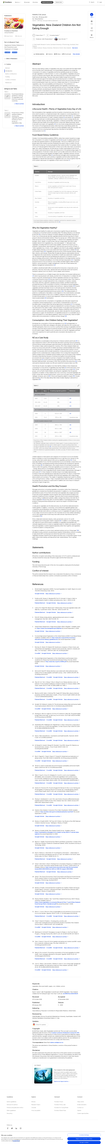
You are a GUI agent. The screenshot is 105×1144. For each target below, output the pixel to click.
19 (65, 323)
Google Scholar (39, 593)
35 (60, 520)
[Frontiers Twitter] (12, 1128)
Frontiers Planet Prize (60, 1110)
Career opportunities (83, 1113)
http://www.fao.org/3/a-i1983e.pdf (55, 661)
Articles (30, 7)
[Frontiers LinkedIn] (16, 1128)
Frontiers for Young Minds (61, 1107)
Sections (21, 7)
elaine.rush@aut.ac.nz (56, 1042)
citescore (18, 36)
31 (71, 460)
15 (74, 286)
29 (50, 446)
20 (76, 341)
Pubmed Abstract (40, 603)
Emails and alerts (81, 1104)
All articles (35, 2)
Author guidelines (11, 1101)
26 (70, 425)
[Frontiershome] (7, 2)
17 (71, 304)
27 (70, 428)
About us (17, 2)
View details (76, 54)
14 (49, 279)
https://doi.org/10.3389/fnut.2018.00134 (49, 20)
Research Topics (38, 7)
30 (74, 376)
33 (43, 499)
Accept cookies (84, 1142)
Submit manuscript (47, 2)
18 (65, 316)
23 (49, 376)
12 (54, 265)
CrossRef (37, 653)
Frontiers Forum (58, 1101)
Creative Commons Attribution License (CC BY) (65, 1032)
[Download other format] (94, 17)
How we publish (35, 1110)
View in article (19, 103)
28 (70, 432)
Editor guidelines (11, 1110)
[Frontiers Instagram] (21, 1128)
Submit (79, 1110)
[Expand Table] (78, 166)
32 (41, 465)
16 (62, 291)
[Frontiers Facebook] (8, 1128)
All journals (27, 2)
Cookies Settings (84, 1135)
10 (45, 251)
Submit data (59, 2)
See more (75, 48)
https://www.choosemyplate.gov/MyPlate (49, 628)
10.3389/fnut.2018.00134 (70, 993)
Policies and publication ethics (15, 1107)
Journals (33, 1107)
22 (76, 361)
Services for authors (12, 1104)
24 (74, 369)
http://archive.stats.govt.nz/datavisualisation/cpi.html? (56, 811)
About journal (59, 7)
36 (78, 530)
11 (72, 260)
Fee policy (9, 1113)
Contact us (80, 1107)
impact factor (8, 36)
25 (70, 413)
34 (41, 516)
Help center (80, 1101)
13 (33, 276)
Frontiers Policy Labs (60, 1104)
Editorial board (49, 7)
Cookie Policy (16, 1140)
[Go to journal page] (14, 23)
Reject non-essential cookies (84, 1138)
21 (43, 359)
